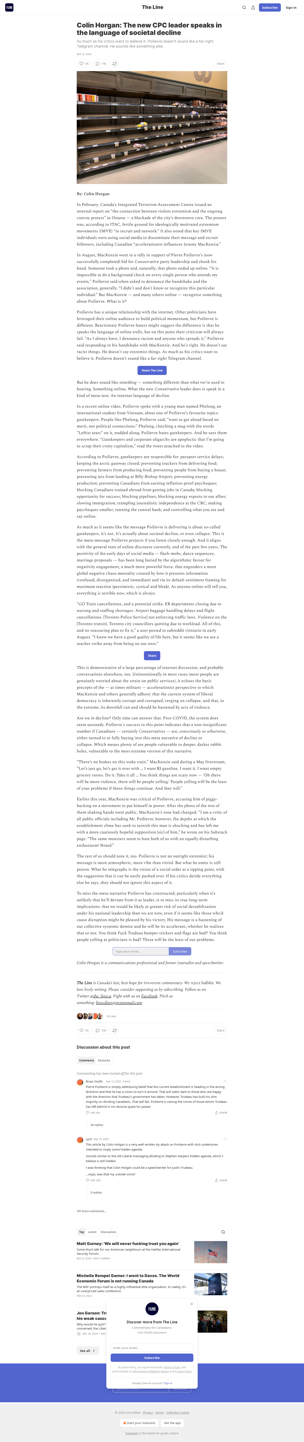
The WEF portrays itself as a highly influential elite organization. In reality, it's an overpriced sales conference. (131, 1289)
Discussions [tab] (108, 1232)
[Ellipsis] (225, 1081)
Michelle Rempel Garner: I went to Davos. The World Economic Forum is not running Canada (128, 1278)
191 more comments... (92, 1211)
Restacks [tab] (104, 1060)
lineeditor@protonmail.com (119, 1003)
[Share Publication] (253, 7)
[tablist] (95, 1060)
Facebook (149, 996)
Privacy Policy (183, 1371)
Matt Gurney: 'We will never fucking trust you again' (128, 1243)
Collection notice (177, 1413)
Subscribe (270, 7)
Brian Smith (94, 1081)
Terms (159, 1413)
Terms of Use (172, 1367)
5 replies (96, 1192)
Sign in (291, 7)
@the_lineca (100, 996)
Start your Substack (141, 1423)
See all (85, 1351)
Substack (131, 1433)
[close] (191, 1304)
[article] (152, 1253)
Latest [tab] (92, 1232)
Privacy (148, 1413)
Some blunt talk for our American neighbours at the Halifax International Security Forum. (128, 1251)
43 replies (97, 1125)
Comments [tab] (86, 1060)
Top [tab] (81, 1232)
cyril (89, 1139)
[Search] (244, 7)
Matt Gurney (102, 1258)
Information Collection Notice (151, 1371)
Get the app (172, 1423)
